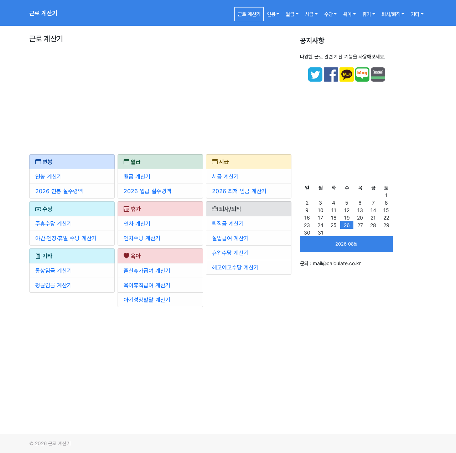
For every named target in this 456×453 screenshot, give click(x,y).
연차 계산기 (137, 223)
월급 (290, 14)
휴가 (366, 14)
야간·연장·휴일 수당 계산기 (66, 238)
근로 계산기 (43, 13)
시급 (309, 14)
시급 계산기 (225, 176)
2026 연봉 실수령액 (59, 191)
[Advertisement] (160, 101)
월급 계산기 (137, 176)
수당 (328, 14)
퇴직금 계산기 (228, 223)
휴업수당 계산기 (230, 252)
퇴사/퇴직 (391, 14)
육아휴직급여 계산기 (147, 285)
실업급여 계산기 (230, 238)
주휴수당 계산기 (53, 223)
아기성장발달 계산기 (147, 299)
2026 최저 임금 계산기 (239, 191)
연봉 (271, 14)
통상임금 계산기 (53, 270)
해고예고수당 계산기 (235, 267)
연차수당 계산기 (142, 238)
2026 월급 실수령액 (147, 191)
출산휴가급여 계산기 (147, 270)
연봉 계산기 (48, 176)
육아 (347, 14)
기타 (415, 14)
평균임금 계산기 (53, 285)
